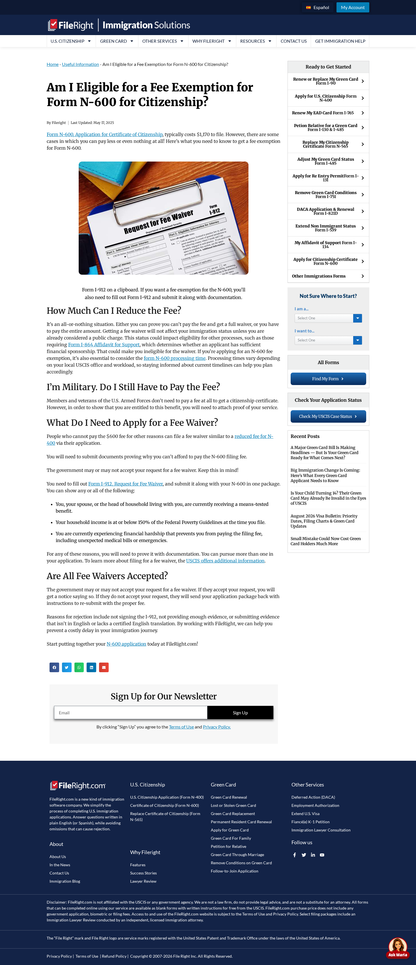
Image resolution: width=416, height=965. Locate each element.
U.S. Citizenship (67, 41)
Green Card (113, 41)
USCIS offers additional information (225, 561)
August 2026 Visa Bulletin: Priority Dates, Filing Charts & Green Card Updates (324, 521)
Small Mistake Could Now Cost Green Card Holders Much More (326, 541)
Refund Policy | (115, 956)
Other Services (159, 41)
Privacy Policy (285, 914)
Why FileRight (208, 41)
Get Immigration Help (340, 41)
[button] (54, 667)
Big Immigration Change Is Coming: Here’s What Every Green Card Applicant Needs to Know (325, 475)
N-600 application (126, 644)
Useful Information (80, 64)
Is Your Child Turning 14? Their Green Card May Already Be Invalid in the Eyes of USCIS (328, 498)
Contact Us (294, 41)
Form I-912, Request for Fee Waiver (125, 484)
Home (53, 64)
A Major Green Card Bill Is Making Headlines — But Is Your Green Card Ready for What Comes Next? (325, 452)
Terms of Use (181, 726)
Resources (252, 41)
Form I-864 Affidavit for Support (104, 344)
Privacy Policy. (217, 726)
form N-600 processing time (174, 358)
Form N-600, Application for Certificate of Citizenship (104, 134)
